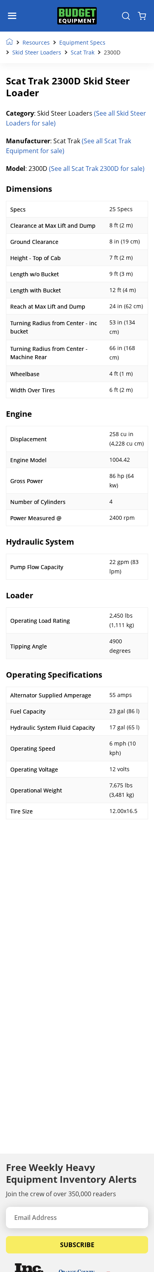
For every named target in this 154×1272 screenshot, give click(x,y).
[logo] (77, 16)
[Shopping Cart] (142, 16)
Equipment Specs (82, 42)
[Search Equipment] (126, 16)
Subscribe (77, 1244)
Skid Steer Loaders (36, 52)
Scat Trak (82, 52)
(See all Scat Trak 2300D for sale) (97, 168)
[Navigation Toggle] (14, 16)
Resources (36, 42)
